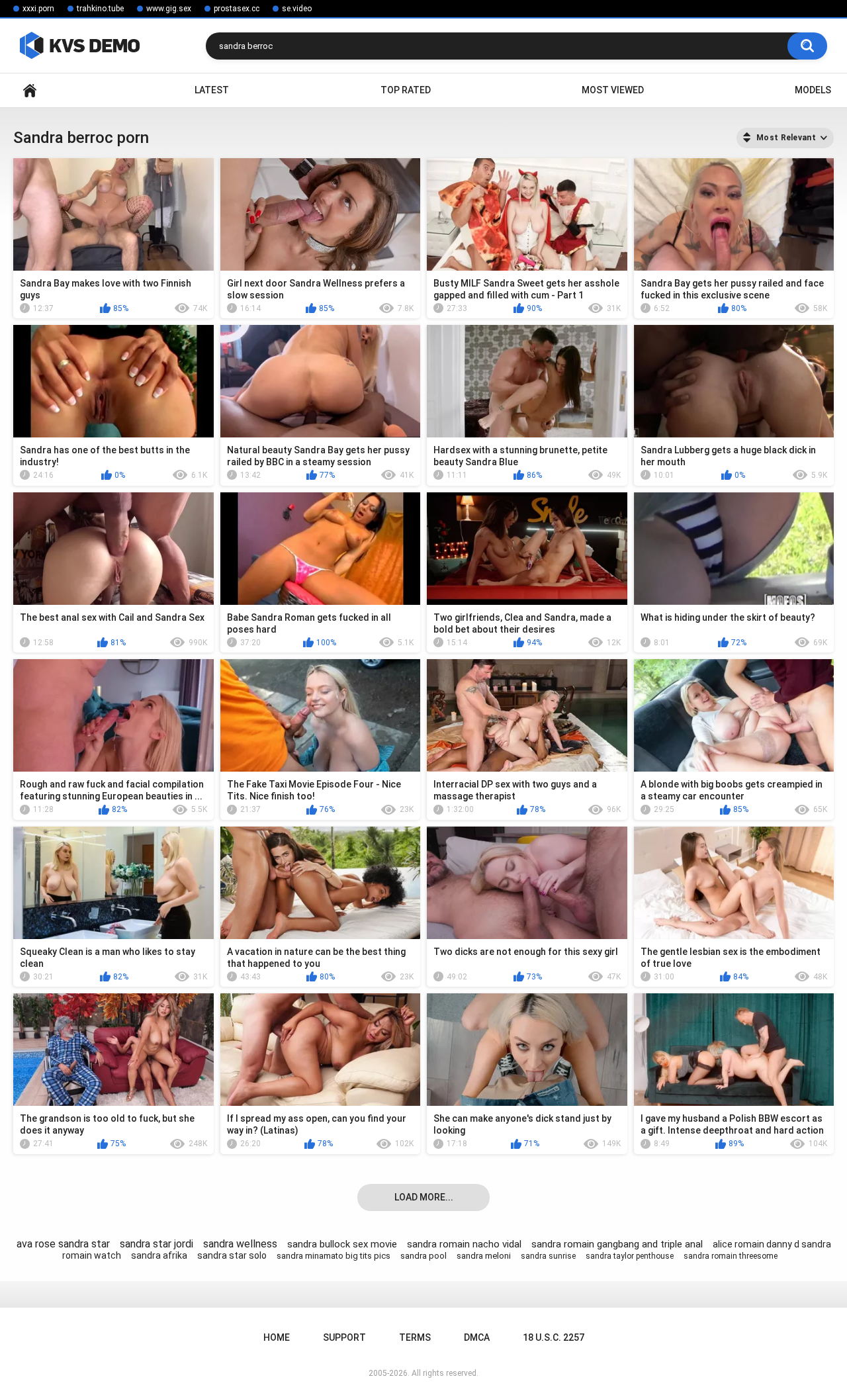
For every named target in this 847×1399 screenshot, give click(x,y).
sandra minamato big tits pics (333, 1256)
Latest (212, 90)
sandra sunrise (548, 1256)
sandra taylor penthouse (630, 1256)
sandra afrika (159, 1255)
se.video (297, 8)
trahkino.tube (100, 8)
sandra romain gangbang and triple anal (617, 1244)
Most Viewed (613, 90)
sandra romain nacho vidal (464, 1244)
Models (813, 90)
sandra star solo (232, 1255)
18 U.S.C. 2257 (553, 1337)
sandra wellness (240, 1244)
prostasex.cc (236, 8)
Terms (415, 1337)
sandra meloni (484, 1256)
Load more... (423, 1197)
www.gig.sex (168, 8)
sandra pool (423, 1256)
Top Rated (405, 90)
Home (29, 90)
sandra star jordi (156, 1244)
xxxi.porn (38, 8)
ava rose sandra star (63, 1244)
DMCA (477, 1337)
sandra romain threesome (731, 1256)
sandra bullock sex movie (342, 1244)
